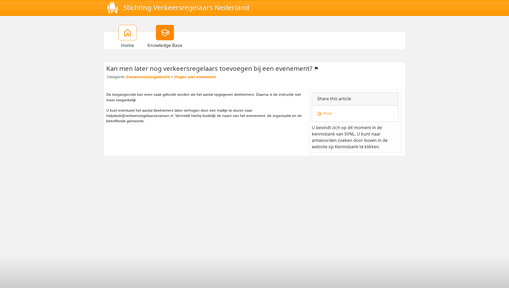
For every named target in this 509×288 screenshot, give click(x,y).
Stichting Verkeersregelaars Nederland (186, 8)
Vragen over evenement (195, 77)
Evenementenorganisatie (148, 77)
